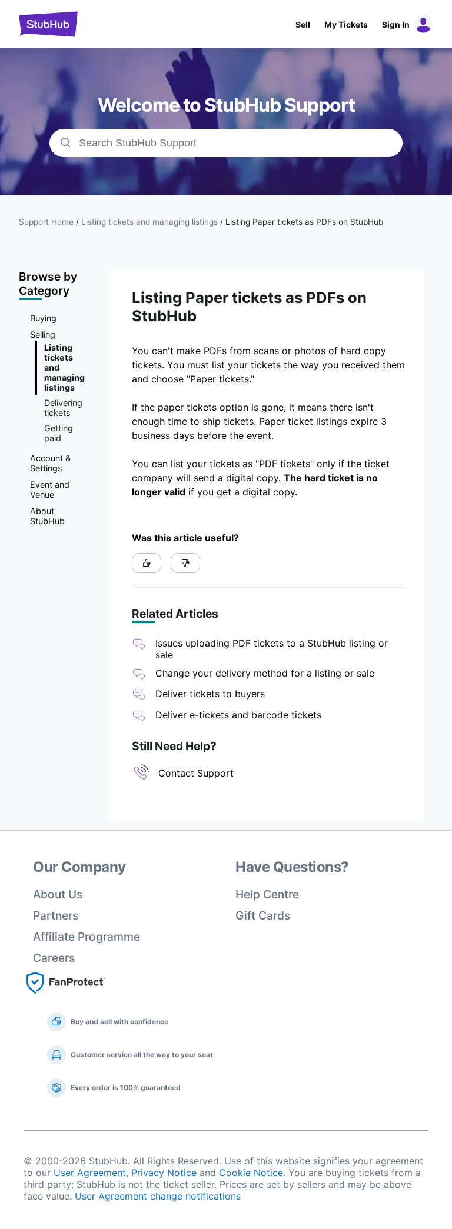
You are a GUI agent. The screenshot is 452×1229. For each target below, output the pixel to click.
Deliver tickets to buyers (210, 694)
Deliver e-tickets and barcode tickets (238, 715)
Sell (302, 24)
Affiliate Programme (86, 937)
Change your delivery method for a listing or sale (264, 673)
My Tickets (346, 24)
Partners (55, 915)
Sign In (396, 24)
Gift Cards (262, 915)
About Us (57, 894)
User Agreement (90, 1172)
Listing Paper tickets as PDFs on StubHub (304, 222)
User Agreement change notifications (158, 1196)
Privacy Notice (164, 1172)
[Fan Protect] (66, 997)
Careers (54, 958)
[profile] (421, 24)
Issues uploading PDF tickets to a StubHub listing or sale (271, 649)
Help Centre (267, 894)
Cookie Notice (251, 1172)
